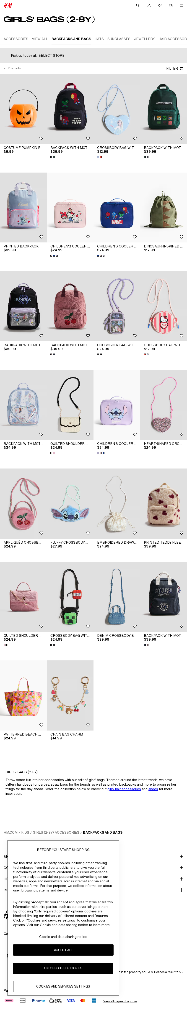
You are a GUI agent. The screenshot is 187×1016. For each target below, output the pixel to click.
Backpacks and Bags (102, 832)
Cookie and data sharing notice (63, 937)
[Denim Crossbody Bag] (117, 597)
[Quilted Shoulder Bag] (70, 405)
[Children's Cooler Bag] (70, 208)
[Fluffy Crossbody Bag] (70, 504)
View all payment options (120, 1001)
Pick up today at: (24, 55)
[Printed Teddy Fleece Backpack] (163, 504)
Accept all (63, 950)
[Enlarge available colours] (53, 157)
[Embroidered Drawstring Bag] (117, 504)
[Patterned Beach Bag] (23, 695)
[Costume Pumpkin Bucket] (23, 109)
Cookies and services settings (63, 986)
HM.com (11, 832)
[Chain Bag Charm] (70, 695)
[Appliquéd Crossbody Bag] (23, 504)
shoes (153, 789)
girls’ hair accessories (124, 789)
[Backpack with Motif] (70, 109)
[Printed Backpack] (23, 208)
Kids (25, 832)
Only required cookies (63, 968)
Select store (52, 55)
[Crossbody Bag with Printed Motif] (117, 109)
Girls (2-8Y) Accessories (56, 832)
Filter (172, 68)
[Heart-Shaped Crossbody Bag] (163, 405)
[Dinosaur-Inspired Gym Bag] (163, 208)
